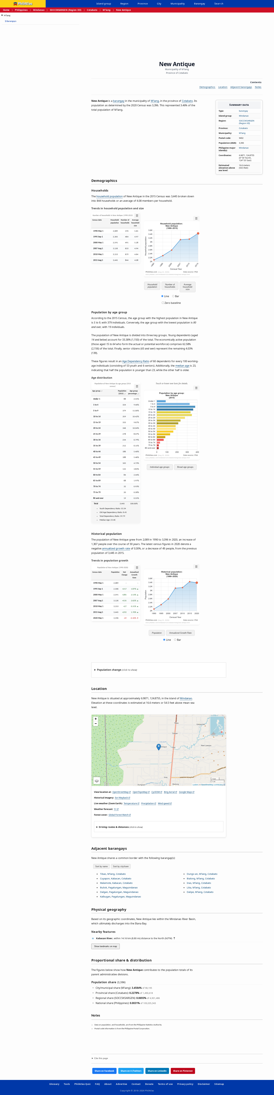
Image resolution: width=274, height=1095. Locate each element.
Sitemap (219, 1083)
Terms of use (165, 1083)
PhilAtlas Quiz (82, 1083)
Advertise (121, 1083)
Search (218, 3)
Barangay (199, 3)
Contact (136, 1083)
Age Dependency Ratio (135, 361)
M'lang (107, 9)
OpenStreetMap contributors (212, 784)
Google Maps (185, 792)
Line (166, 296)
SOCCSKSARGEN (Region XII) (66, 9)
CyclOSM (155, 792)
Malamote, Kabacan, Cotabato (116, 882)
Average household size (187, 286)
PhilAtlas (25, 4)
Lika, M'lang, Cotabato (199, 887)
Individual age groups (160, 467)
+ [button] (96, 719)
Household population (152, 285)
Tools (67, 1083)
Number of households (170, 285)
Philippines (21, 9)
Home (6, 9)
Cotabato (92, 9)
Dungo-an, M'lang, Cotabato (202, 873)
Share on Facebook (104, 1070)
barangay (243, 110)
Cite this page (101, 1058)
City (159, 3)
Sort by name (101, 866)
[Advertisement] (27, 74)
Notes (258, 86)
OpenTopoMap (140, 792)
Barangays (10, 21)
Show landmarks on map (105, 946)
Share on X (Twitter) (131, 1070)
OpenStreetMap (120, 792)
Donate (149, 1083)
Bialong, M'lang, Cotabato (201, 878)
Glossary (54, 1083)
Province (143, 3)
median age (182, 365)
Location (222, 86)
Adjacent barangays (241, 86)
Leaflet (195, 784)
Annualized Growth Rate (180, 633)
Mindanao (38, 9)
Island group (103, 3)
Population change (109, 669)
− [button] (96, 724)
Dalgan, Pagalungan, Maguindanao (119, 891)
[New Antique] (159, 747)
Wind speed (163, 803)
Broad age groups (185, 467)
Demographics (207, 86)
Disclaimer (204, 1083)
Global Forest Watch (118, 814)
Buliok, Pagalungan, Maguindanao (119, 887)
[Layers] (96, 780)
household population (109, 196)
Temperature (130, 803)
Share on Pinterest (183, 1070)
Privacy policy (185, 1083)
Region (124, 3)
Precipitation (147, 803)
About (107, 1083)
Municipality (178, 3)
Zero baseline (172, 303)
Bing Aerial (169, 792)
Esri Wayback (121, 797)
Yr (115, 809)
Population (157, 633)
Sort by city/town (121, 866)
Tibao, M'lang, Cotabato (113, 873)
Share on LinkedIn (157, 1070)
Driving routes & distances (114, 826)
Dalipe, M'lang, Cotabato (200, 891)
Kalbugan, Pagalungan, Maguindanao (120, 896)
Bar (177, 296)
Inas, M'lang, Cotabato (199, 882)
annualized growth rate (116, 548)
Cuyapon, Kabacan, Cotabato (115, 878)
